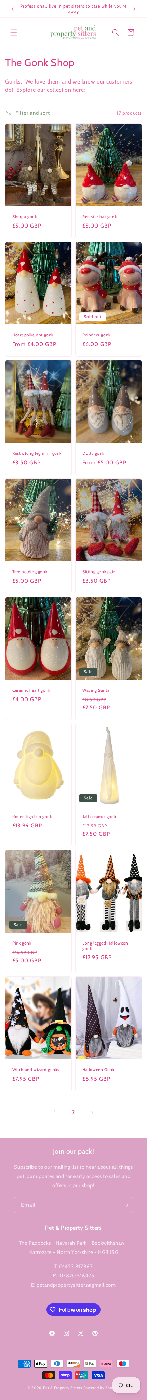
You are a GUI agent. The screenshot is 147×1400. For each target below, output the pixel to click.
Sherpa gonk (24, 216)
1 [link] (55, 1112)
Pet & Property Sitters (62, 1387)
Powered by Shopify (101, 1387)
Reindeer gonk (96, 334)
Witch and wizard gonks (35, 1069)
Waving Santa (95, 690)
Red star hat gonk (99, 216)
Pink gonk (21, 943)
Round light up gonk (32, 816)
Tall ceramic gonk (99, 816)
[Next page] (91, 1112)
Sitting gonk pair (98, 571)
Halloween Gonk (98, 1069)
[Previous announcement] (12, 8)
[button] (13, 32)
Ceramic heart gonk (31, 690)
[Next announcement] (134, 8)
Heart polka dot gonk (32, 334)
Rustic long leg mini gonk (37, 453)
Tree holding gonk (29, 571)
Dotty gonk (93, 453)
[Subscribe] (125, 1205)
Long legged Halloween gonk (105, 946)
